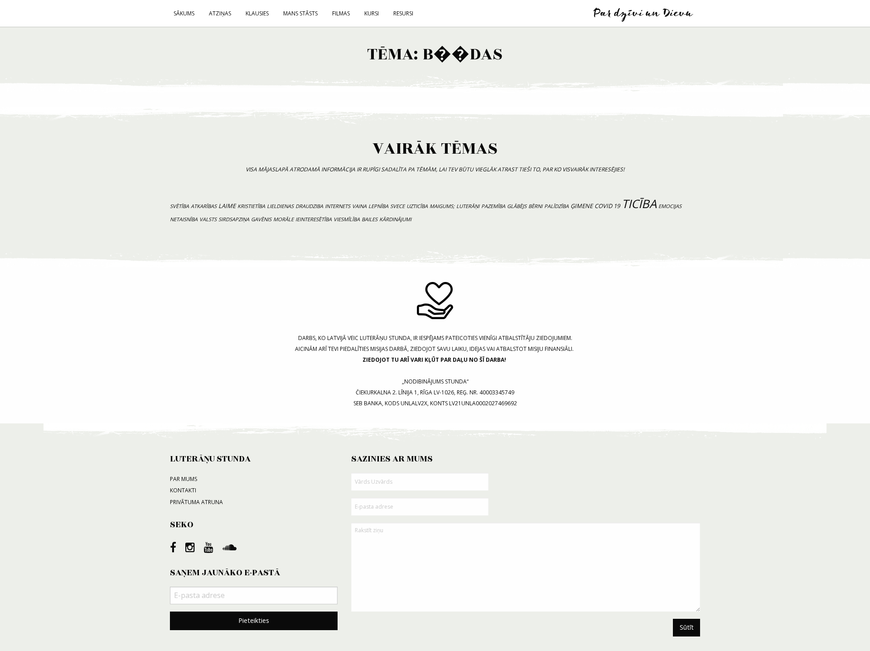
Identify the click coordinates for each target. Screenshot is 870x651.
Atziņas (220, 13)
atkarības (204, 206)
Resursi (403, 13)
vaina (359, 206)
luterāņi (467, 206)
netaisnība (184, 219)
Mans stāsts (300, 13)
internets (337, 206)
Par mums (183, 479)
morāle (283, 219)
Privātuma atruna (196, 502)
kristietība (251, 206)
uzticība (417, 206)
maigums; (442, 206)
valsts (208, 219)
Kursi (371, 13)
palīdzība (556, 206)
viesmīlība (347, 219)
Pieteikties (253, 620)
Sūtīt (687, 627)
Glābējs (517, 206)
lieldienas (280, 206)
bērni (535, 206)
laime (227, 206)
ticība (639, 204)
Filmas (341, 13)
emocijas (670, 206)
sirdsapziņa (233, 219)
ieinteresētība (313, 219)
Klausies (257, 13)
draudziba (309, 206)
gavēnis (261, 219)
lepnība (378, 206)
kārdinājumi (395, 219)
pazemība (493, 206)
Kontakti (183, 490)
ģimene (581, 206)
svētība (179, 206)
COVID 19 (607, 206)
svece (397, 206)
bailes (369, 219)
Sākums (184, 13)
